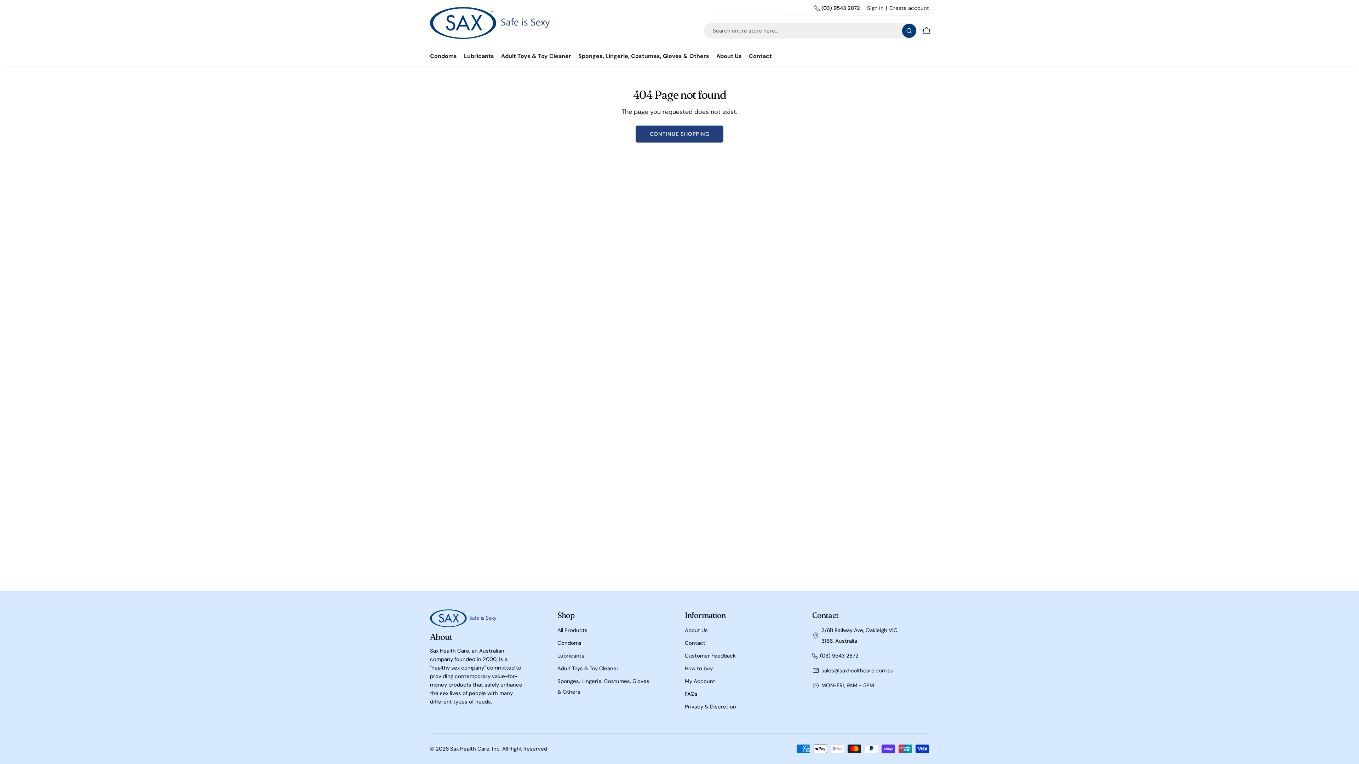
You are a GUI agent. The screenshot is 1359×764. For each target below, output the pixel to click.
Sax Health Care (469, 748)
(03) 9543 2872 (840, 8)
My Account (700, 681)
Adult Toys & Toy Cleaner (588, 668)
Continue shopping (680, 134)
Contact (695, 643)
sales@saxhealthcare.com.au (857, 670)
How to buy (699, 668)
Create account (909, 8)
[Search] (909, 31)
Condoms (569, 643)
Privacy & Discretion (710, 706)
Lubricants (570, 655)
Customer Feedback (710, 655)
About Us (696, 630)
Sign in (875, 8)
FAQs (691, 694)
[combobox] (810, 31)
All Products (572, 630)
